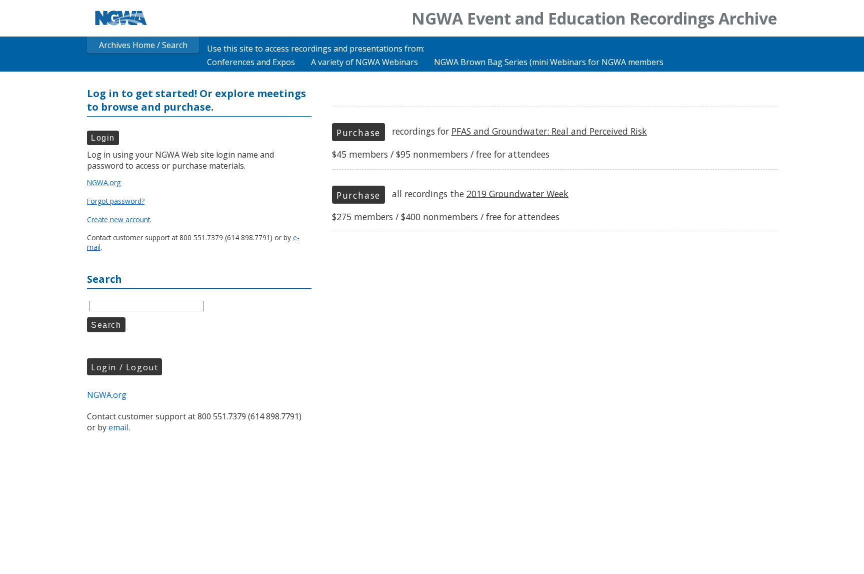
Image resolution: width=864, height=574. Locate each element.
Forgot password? (115, 201)
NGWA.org (103, 182)
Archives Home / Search (143, 45)
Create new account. (119, 219)
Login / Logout (124, 367)
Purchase (358, 133)
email (118, 427)
